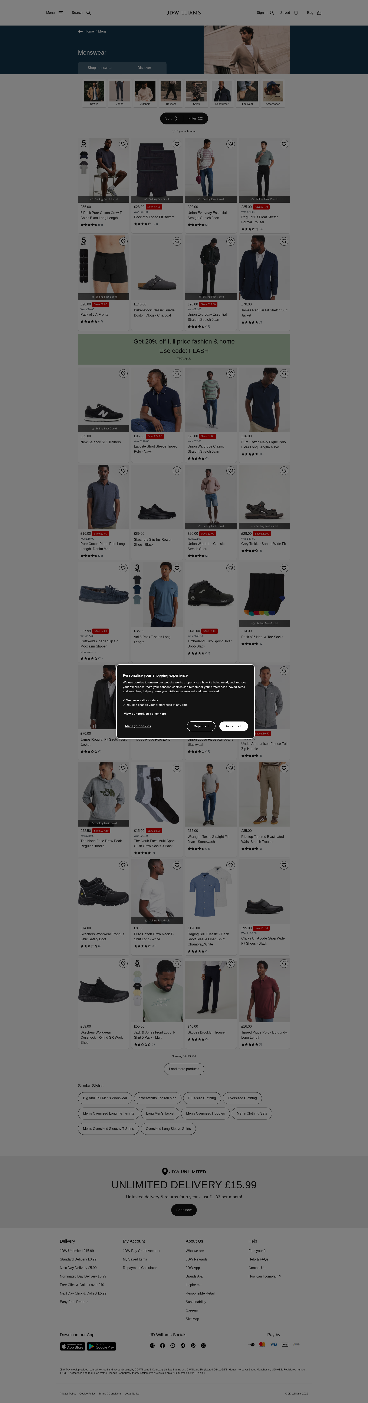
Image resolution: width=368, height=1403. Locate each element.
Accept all (234, 728)
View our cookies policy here (145, 715)
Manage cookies (138, 728)
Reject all (201, 728)
